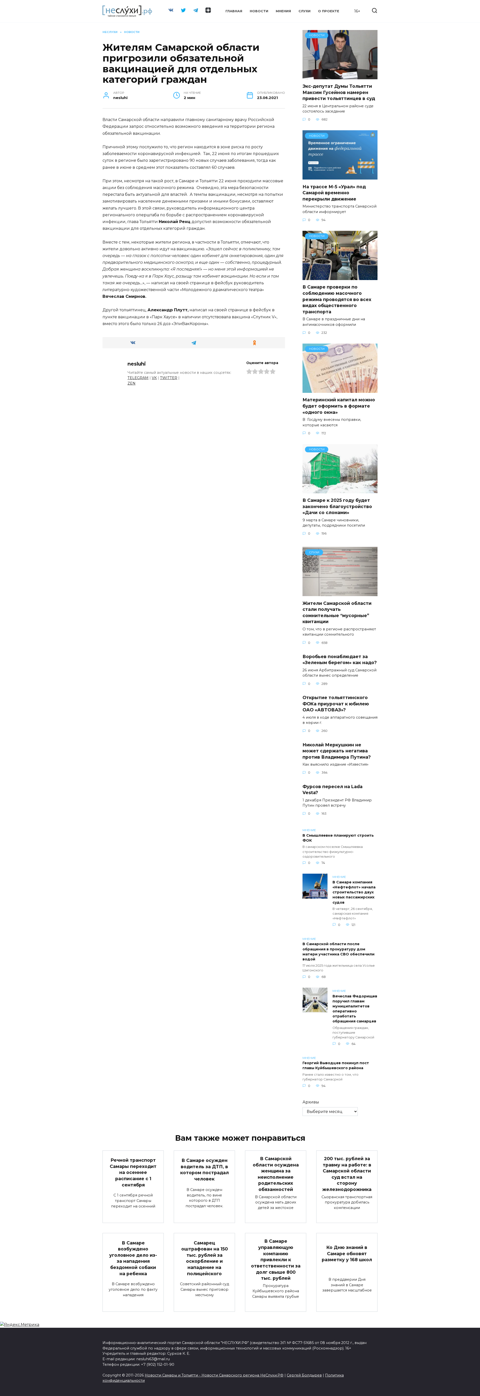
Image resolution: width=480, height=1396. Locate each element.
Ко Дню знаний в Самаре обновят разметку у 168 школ (347, 1253)
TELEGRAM (138, 378)
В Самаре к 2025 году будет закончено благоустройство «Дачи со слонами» (337, 506)
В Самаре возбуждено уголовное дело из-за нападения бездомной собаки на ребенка (133, 1258)
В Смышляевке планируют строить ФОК (338, 838)
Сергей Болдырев (304, 1375)
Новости (259, 11)
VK (154, 378)
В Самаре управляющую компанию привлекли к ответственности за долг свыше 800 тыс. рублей (275, 1259)
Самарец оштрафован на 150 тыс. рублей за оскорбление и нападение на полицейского (204, 1258)
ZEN (132, 383)
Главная (234, 11)
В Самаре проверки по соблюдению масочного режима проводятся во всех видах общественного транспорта (336, 299)
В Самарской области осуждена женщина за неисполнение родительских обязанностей (276, 1174)
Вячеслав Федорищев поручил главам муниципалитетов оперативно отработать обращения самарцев (354, 1009)
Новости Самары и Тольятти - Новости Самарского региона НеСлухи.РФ (214, 1375)
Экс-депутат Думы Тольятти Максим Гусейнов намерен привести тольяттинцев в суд (338, 92)
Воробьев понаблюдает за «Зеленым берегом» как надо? (339, 659)
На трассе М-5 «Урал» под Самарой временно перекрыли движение (334, 192)
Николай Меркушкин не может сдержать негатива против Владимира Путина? (336, 750)
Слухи (304, 11)
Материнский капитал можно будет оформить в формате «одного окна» (338, 406)
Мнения (283, 11)
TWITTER (168, 378)
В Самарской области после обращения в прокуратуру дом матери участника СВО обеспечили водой (338, 951)
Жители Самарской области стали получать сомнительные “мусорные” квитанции (337, 612)
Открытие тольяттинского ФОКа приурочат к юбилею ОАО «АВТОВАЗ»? (335, 703)
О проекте (328, 11)
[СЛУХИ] (340, 593)
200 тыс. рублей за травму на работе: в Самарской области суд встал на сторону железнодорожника (347, 1174)
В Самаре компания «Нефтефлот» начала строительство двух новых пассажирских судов (354, 892)
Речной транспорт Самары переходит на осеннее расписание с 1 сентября (133, 1172)
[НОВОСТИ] (340, 76)
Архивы (310, 1102)
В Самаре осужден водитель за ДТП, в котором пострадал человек (204, 1169)
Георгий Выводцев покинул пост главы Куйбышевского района (335, 1065)
